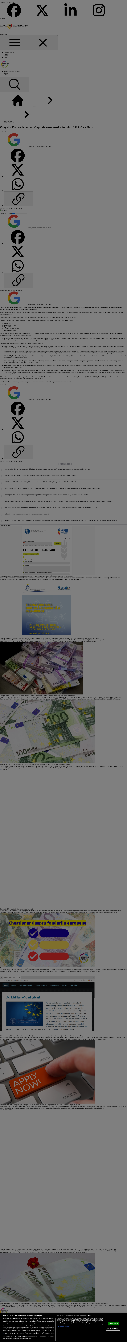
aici (3, 1333)
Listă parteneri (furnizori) (63, 1326)
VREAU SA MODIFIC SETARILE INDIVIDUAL (113, 1329)
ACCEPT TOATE (113, 1323)
